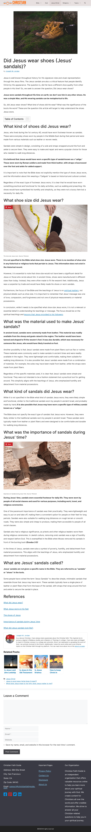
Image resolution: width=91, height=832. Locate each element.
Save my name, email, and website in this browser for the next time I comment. (40, 745)
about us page (80, 646)
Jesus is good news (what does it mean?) (21, 681)
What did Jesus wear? (13, 603)
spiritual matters (71, 290)
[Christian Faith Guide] (15, 3)
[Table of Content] (27, 118)
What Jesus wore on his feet (16, 609)
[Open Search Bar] (85, 3)
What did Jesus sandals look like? (18, 628)
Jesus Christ (55, 3)
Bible (37, 3)
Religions (66, 3)
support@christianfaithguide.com (19, 787)
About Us (43, 784)
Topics (76, 3)
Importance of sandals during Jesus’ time (22, 621)
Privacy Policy (45, 771)
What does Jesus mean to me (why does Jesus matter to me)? (29, 683)
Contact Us (44, 775)
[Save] (8, 207)
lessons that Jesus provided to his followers (43, 314)
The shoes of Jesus (12, 615)
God (46, 3)
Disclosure (43, 780)
